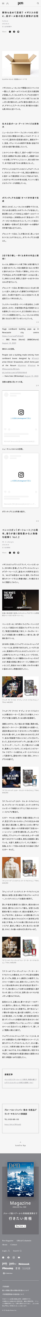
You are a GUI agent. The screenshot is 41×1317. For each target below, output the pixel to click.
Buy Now (19, 1226)
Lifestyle (10, 542)
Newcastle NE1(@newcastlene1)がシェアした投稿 (22, 504)
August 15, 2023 (31, 376)
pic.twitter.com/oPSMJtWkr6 (14, 372)
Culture (5, 21)
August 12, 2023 (9, 343)
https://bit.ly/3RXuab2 (12, 1124)
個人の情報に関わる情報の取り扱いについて (15, 1290)
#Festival (32, 365)
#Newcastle (7, 369)
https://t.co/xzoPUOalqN (13, 336)
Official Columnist (24, 1241)
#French (35, 358)
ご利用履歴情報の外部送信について (13, 1294)
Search (16, 1251)
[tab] (3, 4)
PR (3, 542)
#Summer (22, 365)
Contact (13, 1245)
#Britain (16, 369)
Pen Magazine (7, 1241)
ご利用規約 (5, 1286)
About (4, 1245)
